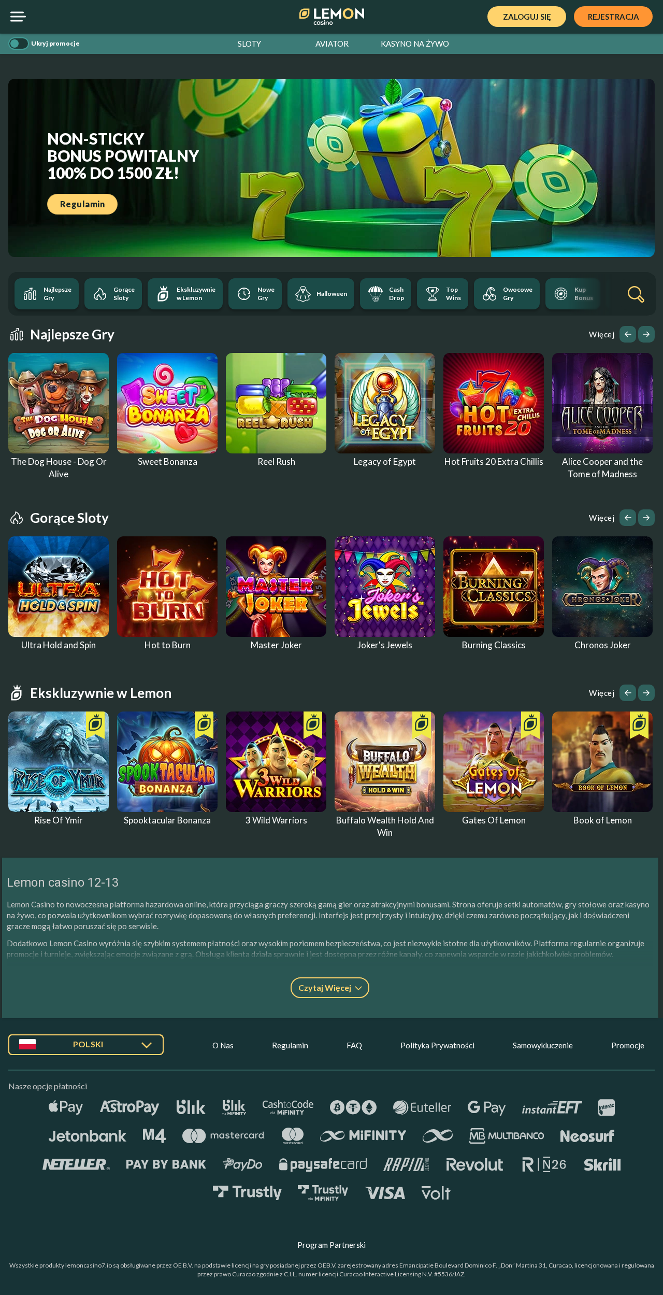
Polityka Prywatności (437, 1045)
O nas (223, 1045)
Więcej (601, 334)
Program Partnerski (331, 1244)
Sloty (249, 43)
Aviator (332, 43)
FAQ (354, 1045)
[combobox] (86, 1049)
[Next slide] (646, 334)
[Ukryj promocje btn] (18, 43)
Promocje (627, 1045)
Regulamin (290, 1045)
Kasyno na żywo (415, 43)
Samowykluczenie (543, 1045)
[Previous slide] (627, 334)
